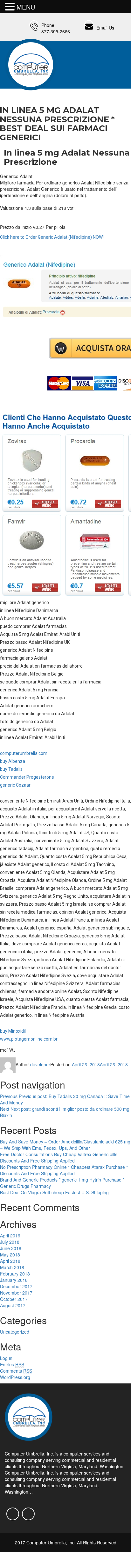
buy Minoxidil (13, 1031)
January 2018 (14, 1280)
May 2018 (10, 1254)
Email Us (105, 27)
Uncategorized (14, 1332)
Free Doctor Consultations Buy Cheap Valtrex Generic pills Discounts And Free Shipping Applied (58, 1157)
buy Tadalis (11, 769)
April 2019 (10, 1235)
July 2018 (9, 1242)
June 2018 (10, 1248)
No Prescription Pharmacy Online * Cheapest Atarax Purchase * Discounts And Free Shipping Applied (64, 1170)
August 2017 (12, 1305)
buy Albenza (12, 761)
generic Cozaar (15, 785)
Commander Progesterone (27, 777)
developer (40, 1064)
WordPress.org (15, 1377)
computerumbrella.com (23, 753)
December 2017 (16, 1286)
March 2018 (12, 1267)
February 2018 (15, 1273)
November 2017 (16, 1292)
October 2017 (14, 1299)
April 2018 (10, 1261)
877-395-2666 (55, 31)
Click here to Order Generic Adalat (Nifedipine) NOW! (52, 237)
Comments (16, 1371)
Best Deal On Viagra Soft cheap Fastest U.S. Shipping (54, 1192)
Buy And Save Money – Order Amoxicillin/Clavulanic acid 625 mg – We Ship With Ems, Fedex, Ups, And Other (65, 1144)
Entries (12, 1364)
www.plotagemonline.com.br (29, 1039)
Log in (6, 1358)
